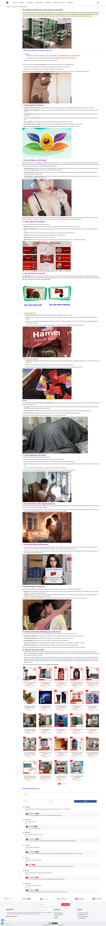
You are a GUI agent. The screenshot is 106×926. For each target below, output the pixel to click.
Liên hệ (55, 918)
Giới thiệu (56, 916)
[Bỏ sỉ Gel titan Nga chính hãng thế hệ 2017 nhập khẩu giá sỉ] (61, 697)
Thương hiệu (70, 2)
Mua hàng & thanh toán (82, 914)
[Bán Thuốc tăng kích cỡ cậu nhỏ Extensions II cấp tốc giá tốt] (76, 744)
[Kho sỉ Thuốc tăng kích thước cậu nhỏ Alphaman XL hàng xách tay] (61, 720)
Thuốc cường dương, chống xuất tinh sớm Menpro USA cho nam (29, 777)
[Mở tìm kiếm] (98, 2)
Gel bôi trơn (56, 2)
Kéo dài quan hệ (29, 2)
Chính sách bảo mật (58, 914)
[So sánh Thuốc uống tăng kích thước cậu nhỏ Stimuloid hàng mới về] (61, 674)
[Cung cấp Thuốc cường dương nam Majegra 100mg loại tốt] (92, 697)
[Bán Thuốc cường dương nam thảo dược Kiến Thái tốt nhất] (76, 720)
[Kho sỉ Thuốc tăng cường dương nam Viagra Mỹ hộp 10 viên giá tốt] (92, 744)
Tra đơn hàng (66, 904)
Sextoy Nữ (15, 2)
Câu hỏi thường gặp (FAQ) (83, 916)
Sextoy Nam (21, 2)
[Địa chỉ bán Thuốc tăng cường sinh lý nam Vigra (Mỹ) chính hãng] (92, 720)
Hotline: (12, 916)
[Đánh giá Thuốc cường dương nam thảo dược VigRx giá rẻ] (61, 744)
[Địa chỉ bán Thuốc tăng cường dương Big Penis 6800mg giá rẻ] (76, 767)
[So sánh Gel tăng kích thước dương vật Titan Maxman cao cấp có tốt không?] (92, 674)
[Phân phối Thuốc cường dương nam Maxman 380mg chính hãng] (45, 674)
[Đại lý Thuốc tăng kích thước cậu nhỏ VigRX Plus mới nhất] (76, 697)
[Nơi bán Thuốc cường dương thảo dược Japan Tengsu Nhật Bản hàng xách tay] (29, 744)
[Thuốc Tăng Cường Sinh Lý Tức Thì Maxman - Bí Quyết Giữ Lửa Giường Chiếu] (29, 720)
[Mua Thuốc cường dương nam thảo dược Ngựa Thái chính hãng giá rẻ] (45, 720)
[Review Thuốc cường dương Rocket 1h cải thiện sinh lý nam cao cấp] (45, 697)
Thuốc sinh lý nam (39, 2)
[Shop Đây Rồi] (7, 2)
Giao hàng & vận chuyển (83, 912)
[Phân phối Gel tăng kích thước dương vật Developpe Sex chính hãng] (29, 674)
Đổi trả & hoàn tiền (82, 918)
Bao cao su (63, 2)
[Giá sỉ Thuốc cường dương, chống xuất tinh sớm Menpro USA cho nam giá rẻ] (29, 767)
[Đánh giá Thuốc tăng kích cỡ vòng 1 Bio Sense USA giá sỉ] (45, 744)
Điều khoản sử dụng (58, 912)
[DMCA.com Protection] (53, 923)
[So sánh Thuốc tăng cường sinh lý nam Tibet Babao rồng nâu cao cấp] (29, 697)
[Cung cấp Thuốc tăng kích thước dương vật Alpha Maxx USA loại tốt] (76, 674)
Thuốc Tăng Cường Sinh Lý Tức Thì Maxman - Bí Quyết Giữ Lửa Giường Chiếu (30, 731)
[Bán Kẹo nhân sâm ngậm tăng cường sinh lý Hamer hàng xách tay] (61, 767)
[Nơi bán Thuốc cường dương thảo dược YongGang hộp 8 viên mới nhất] (45, 767)
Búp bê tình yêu (48, 2)
